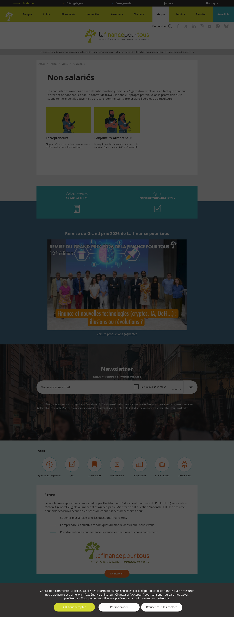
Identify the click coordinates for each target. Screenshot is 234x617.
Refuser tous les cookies (161, 607)
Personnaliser (119, 607)
